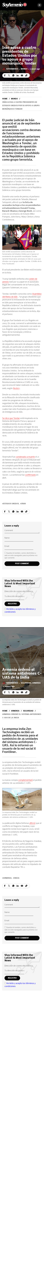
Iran (23, 504)
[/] (39, 5)
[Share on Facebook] (5, 75)
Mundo (24, 69)
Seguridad (26, 683)
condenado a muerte (25, 457)
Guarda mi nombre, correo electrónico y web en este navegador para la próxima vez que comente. (21, 555)
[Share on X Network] (9, 75)
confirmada (30, 475)
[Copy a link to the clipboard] (26, 75)
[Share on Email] (22, 75)
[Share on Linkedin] (17, 75)
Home (4, 99)
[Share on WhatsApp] (13, 75)
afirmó (32, 823)
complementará (25, 780)
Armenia (36, 683)
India (16, 878)
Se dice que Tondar (11, 418)
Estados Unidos (11, 504)
